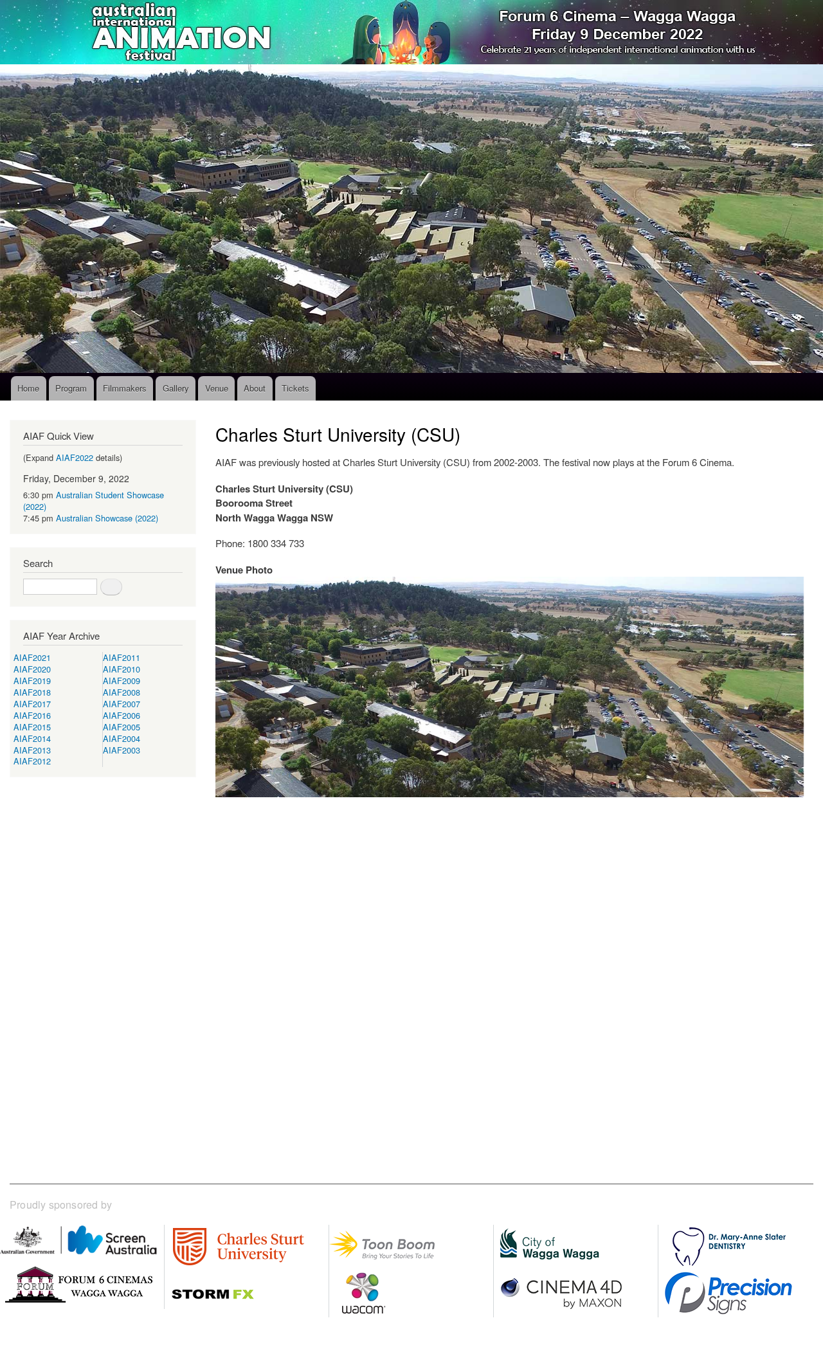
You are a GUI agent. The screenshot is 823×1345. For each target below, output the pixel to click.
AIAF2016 (32, 715)
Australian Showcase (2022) (107, 518)
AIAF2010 (121, 669)
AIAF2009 (121, 680)
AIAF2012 (32, 761)
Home (28, 388)
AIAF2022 (74, 457)
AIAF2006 (121, 715)
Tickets (295, 388)
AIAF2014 (32, 738)
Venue (216, 388)
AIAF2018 (32, 692)
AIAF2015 (32, 727)
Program (71, 388)
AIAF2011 (121, 657)
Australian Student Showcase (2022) (93, 500)
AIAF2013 (32, 750)
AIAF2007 (121, 704)
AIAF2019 (32, 680)
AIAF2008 (121, 692)
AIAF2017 (32, 704)
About (255, 388)
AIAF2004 (121, 738)
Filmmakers (125, 388)
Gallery (176, 388)
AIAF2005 (121, 727)
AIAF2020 (32, 669)
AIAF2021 (32, 657)
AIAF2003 (121, 750)
